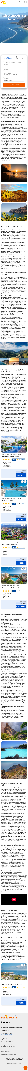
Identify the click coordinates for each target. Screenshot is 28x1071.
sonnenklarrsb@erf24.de (7, 1034)
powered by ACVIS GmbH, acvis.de (14, 1063)
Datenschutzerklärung (7, 1041)
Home (1, 6)
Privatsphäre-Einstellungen (8, 1045)
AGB (2, 1040)
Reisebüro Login (5, 1051)
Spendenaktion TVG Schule (8, 1054)
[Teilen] (22, 437)
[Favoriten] (25, 437)
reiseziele (7, 6)
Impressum (4, 1038)
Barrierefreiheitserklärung (8, 1046)
